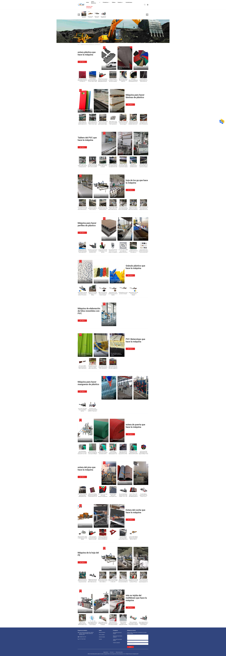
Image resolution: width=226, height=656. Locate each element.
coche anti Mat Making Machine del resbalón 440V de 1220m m (133, 538)
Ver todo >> (82, 61)
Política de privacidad (119, 652)
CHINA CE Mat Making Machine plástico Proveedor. (96, 653)
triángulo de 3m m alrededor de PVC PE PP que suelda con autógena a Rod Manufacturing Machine (133, 252)
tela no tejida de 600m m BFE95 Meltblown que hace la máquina (143, 623)
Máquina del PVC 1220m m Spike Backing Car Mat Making (82, 538)
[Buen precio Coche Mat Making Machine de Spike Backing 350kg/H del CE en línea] (123, 532)
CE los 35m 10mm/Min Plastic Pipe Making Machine (82, 409)
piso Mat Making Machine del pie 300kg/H (101, 525)
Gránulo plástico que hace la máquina (135, 267)
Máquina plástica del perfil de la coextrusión (140, 238)
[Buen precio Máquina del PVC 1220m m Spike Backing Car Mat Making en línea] (82, 532)
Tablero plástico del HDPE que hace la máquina (84, 110)
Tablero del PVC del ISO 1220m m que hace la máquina (108, 153)
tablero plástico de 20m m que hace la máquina (116, 110)
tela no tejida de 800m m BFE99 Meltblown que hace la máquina (92, 623)
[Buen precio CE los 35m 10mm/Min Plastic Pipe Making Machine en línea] (82, 404)
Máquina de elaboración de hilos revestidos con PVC (89, 311)
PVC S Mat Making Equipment (84, 439)
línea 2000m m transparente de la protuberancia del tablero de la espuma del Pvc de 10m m (133, 167)
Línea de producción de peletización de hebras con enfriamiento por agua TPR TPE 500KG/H (85, 281)
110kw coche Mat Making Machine (115, 525)
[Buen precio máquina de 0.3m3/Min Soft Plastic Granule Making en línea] (92, 288)
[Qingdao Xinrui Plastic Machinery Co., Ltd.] (81, 4)
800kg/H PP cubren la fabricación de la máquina (117, 196)
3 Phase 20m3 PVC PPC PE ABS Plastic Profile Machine (102, 251)
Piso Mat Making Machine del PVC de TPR (140, 483)
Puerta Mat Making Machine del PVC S (101, 440)
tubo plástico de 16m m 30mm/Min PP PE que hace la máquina (139, 397)
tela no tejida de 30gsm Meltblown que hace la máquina (85, 611)
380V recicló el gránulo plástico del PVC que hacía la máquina (103, 293)
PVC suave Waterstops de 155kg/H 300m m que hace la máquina (116, 354)
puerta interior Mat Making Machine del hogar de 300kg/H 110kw (143, 452)
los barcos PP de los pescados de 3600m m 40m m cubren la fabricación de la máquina (92, 209)
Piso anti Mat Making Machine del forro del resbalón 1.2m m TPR (123, 495)
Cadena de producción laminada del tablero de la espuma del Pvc (124, 153)
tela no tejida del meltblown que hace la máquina (136, 598)
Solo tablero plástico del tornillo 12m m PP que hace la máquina (123, 122)
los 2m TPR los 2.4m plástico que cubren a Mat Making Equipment (133, 495)
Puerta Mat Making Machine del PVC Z (117, 440)
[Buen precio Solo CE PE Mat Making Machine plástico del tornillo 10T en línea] (123, 74)
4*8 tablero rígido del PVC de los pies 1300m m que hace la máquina (123, 165)
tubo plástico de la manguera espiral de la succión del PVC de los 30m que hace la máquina (108, 397)
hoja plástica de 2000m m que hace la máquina (100, 110)
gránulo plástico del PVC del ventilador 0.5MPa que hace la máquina (100, 281)
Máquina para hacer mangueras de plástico (88, 383)
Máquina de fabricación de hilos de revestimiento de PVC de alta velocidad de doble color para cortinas (108, 324)
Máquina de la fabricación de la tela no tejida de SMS (100, 611)
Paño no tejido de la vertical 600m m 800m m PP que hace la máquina (133, 623)
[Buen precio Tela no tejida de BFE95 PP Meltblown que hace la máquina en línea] (102, 617)
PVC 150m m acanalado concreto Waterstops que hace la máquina (101, 354)
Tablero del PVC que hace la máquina (87, 138)
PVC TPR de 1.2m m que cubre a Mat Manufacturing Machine (102, 495)
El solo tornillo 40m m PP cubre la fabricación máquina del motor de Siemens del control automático (143, 209)
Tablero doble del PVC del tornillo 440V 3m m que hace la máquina (143, 165)
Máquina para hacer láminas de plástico (135, 96)
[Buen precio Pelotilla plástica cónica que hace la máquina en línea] (123, 288)
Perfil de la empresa (102, 632)
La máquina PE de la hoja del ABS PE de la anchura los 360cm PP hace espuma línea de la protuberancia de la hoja (133, 582)
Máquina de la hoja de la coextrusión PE (122, 568)
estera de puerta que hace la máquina (135, 425)
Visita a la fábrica (101, 634)
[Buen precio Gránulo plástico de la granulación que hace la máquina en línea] (112, 288)
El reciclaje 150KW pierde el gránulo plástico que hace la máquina (116, 281)
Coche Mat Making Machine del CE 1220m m (85, 525)
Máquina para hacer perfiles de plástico (87, 224)
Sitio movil (112, 652)
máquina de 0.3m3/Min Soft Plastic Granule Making (92, 293)
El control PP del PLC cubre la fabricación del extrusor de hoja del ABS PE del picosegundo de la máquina (123, 209)
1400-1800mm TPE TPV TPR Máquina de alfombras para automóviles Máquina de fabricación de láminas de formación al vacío (107, 67)
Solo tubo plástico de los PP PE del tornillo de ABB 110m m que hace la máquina (124, 397)
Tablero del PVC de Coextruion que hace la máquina (140, 153)
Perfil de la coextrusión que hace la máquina (124, 238)
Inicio (79, 44)
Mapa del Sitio (105, 652)
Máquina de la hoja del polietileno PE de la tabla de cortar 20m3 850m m (123, 580)
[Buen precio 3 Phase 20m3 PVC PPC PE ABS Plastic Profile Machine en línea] (102, 245)
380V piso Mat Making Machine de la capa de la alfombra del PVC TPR (92, 495)
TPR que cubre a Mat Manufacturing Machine (122, 483)
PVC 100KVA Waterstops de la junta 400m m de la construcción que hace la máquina (85, 354)
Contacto (100, 639)
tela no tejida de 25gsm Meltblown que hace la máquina (117, 611)
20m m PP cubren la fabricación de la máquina (101, 196)
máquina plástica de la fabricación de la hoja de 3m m (108, 568)
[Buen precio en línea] (112, 532)
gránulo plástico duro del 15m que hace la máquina (133, 293)
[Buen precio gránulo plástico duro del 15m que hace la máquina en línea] (133, 288)
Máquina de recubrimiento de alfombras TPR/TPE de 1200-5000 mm (124, 67)
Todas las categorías (116, 642)
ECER (137, 653)
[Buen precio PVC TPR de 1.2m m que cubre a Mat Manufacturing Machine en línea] (102, 489)
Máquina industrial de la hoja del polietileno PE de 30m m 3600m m (102, 580)
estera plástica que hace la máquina (87, 53)
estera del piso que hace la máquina (86, 468)
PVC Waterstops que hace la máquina (135, 340)
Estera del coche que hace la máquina (135, 511)
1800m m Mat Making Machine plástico (140, 67)
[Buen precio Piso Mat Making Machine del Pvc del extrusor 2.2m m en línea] (143, 489)
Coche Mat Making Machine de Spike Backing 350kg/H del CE (123, 538)
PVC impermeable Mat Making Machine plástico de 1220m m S (82, 80)
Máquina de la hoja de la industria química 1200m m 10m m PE (113, 580)
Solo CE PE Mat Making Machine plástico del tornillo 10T (123, 80)
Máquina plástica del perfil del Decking (108, 238)
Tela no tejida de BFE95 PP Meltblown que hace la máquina (102, 623)
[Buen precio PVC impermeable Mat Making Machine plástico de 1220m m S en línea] (82, 74)
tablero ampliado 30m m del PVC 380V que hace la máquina (102, 165)
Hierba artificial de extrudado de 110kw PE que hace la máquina (113, 80)
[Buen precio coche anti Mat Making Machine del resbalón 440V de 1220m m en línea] (133, 532)
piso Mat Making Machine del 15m (108, 482)
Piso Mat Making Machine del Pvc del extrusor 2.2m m (143, 495)
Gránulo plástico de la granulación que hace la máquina (113, 293)
